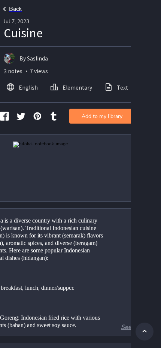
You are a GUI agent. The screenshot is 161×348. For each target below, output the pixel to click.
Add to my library (102, 116)
